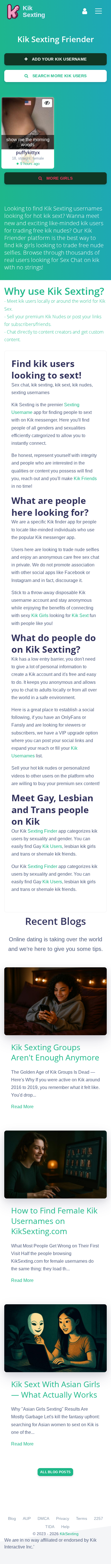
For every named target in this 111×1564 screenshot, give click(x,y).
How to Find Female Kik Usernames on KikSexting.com (54, 1220)
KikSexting (69, 1533)
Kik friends (85, 478)
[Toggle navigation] (98, 11)
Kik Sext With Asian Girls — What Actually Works (55, 1389)
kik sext (80, 615)
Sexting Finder (42, 831)
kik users (52, 846)
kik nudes (55, 316)
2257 (98, 1518)
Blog (12, 1518)
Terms (81, 1518)
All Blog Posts (55, 1472)
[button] (85, 11)
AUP (27, 1518)
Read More (22, 1106)
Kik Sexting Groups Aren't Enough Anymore (55, 1052)
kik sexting (58, 208)
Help (65, 1526)
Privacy (62, 1518)
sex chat (71, 260)
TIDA (49, 1526)
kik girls (39, 615)
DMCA (43, 1518)
